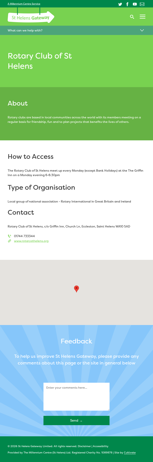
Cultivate (130, 452)
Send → (76, 420)
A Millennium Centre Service (24, 3)
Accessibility (100, 446)
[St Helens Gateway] (31, 15)
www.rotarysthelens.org (31, 241)
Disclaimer (84, 446)
